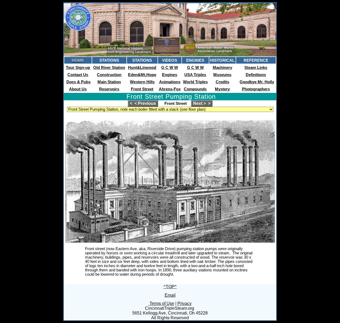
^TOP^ (170, 286)
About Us (78, 89)
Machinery (222, 67)
